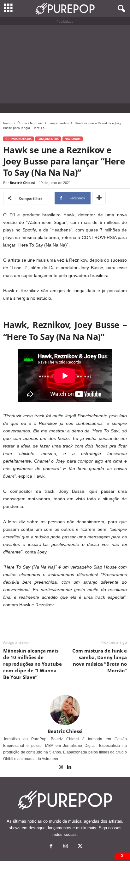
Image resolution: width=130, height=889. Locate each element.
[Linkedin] (69, 767)
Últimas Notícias (30, 123)
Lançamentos (59, 123)
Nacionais (72, 139)
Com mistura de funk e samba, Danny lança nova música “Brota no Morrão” (99, 660)
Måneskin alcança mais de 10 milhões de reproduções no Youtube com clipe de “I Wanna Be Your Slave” (32, 663)
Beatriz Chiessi (22, 182)
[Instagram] (61, 767)
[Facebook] (51, 846)
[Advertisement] (65, 64)
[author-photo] (65, 710)
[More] (99, 198)
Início (7, 123)
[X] (79, 846)
